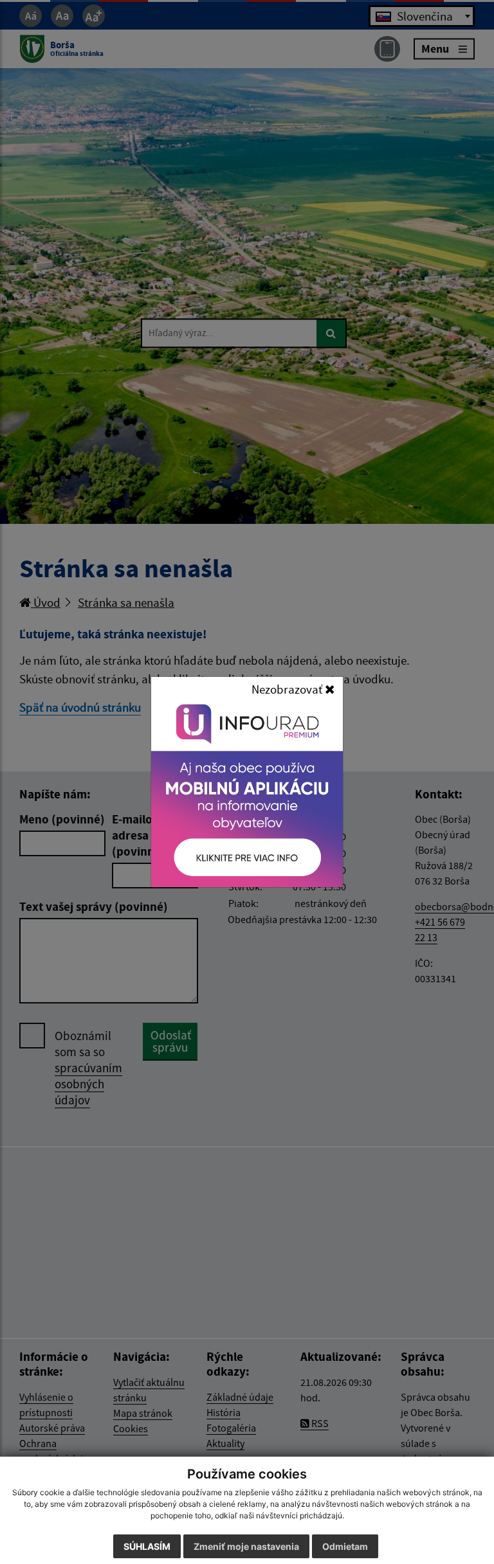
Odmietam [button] (345, 1546)
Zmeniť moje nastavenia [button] (246, 1546)
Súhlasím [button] (147, 1546)
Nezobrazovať (288, 689)
